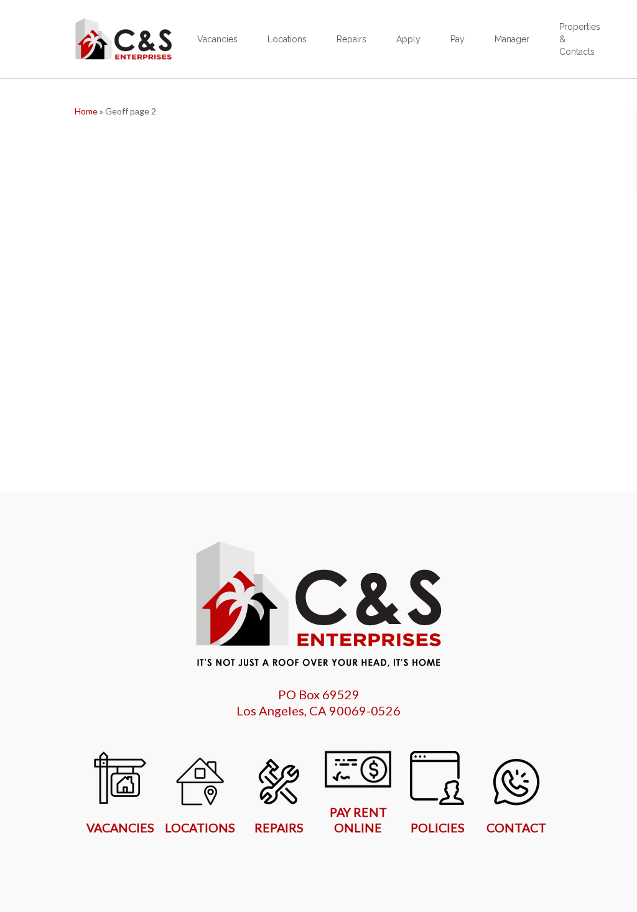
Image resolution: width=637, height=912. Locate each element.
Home (86, 111)
